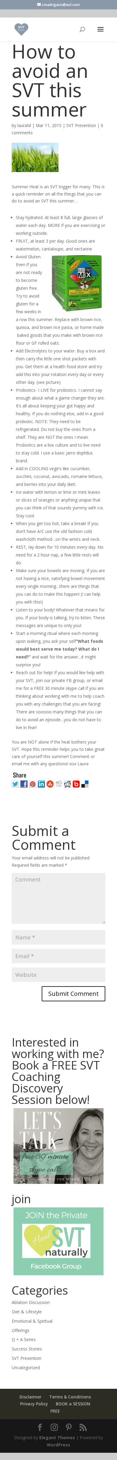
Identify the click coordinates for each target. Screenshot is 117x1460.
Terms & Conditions (70, 1397)
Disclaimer (30, 1397)
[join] (58, 1241)
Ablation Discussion (31, 1302)
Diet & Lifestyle (27, 1312)
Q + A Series (24, 1339)
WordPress (58, 1445)
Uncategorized (26, 1367)
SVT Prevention (81, 125)
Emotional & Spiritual (32, 1321)
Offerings (20, 1330)
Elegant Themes (57, 1437)
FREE (55, 1411)
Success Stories (27, 1349)
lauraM (24, 125)
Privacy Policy (34, 1404)
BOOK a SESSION (73, 1404)
